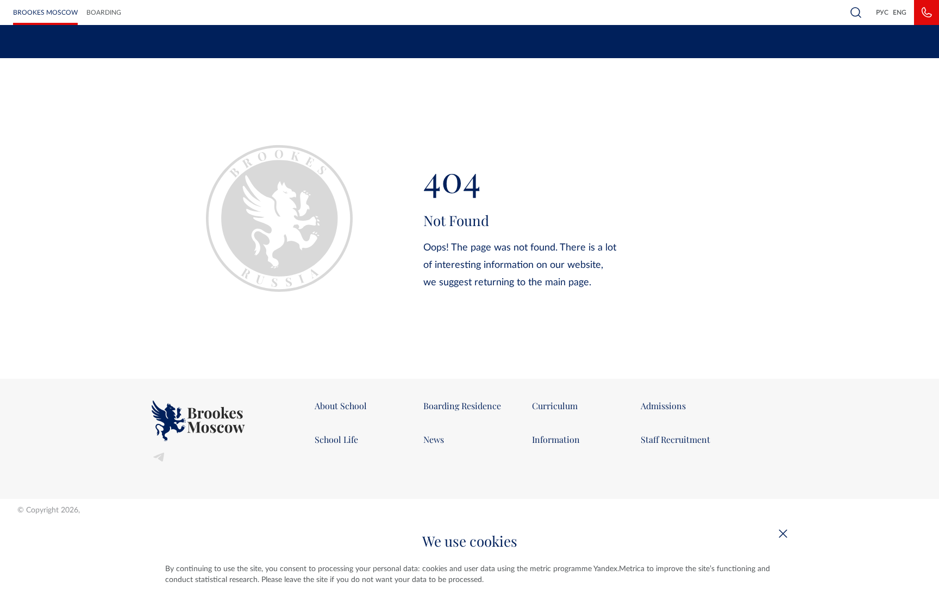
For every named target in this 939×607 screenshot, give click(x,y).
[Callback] (926, 12)
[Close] (783, 533)
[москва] (225, 421)
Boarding (103, 12)
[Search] (855, 12)
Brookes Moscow (45, 12)
